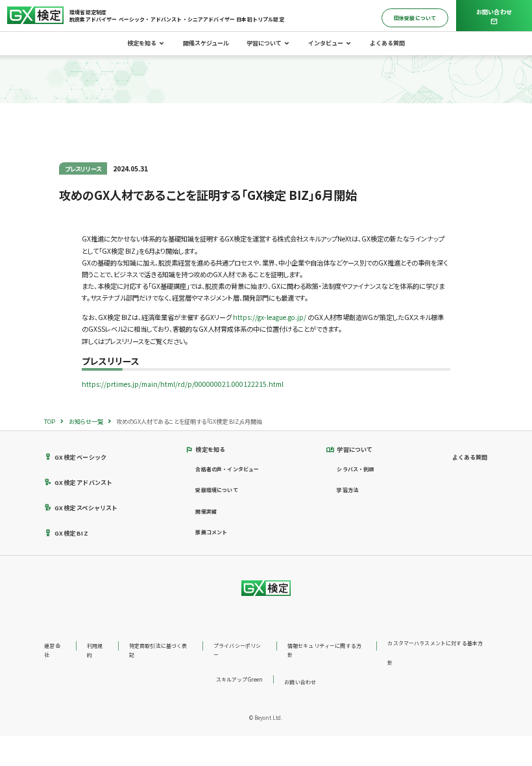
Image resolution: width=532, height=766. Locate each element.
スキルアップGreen (239, 679)
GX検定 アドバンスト (83, 482)
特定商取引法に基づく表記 (158, 650)
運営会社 (52, 650)
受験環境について (216, 489)
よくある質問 (387, 42)
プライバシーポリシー (237, 650)
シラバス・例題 (355, 469)
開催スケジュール (206, 42)
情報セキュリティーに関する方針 (324, 650)
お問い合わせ (300, 682)
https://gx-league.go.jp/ (269, 317)
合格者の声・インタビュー (227, 469)
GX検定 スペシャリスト (85, 507)
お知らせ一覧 (86, 421)
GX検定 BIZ (71, 532)
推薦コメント (211, 532)
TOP (49, 421)
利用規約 (95, 650)
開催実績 (206, 511)
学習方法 (347, 489)
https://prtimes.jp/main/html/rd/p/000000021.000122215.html (183, 384)
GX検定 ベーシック (80, 457)
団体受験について (415, 17)
